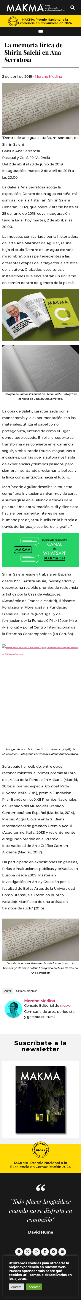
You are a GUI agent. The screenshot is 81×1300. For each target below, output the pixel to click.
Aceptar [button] (34, 1286)
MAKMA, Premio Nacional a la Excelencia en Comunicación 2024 (45, 21)
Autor (7, 991)
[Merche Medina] (13, 1009)
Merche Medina (48, 76)
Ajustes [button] (16, 1286)
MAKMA (65, 1005)
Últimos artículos (26, 991)
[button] (72, 7)
